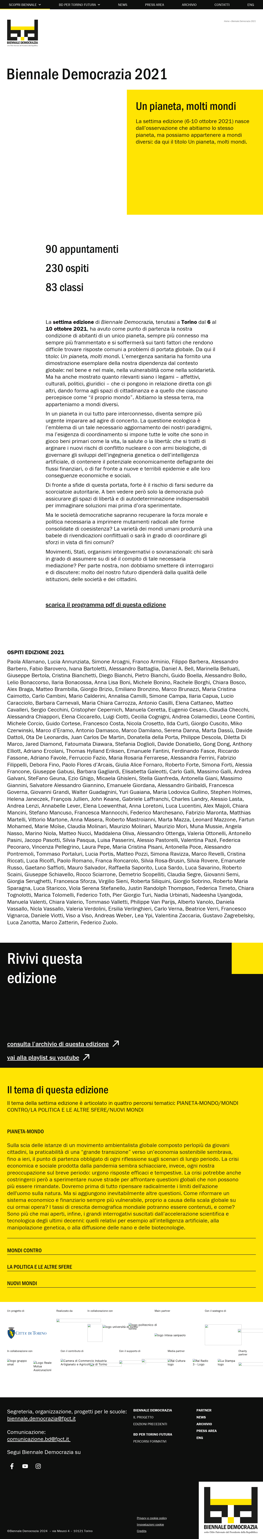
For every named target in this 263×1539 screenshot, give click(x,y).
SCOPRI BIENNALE (23, 4)
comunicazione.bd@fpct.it (38, 1438)
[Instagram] (38, 1466)
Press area (154, 4)
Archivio (189, 4)
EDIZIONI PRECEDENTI (150, 1424)
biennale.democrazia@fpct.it (41, 1418)
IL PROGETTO (143, 1417)
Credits (141, 1531)
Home (226, 21)
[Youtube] (25, 1466)
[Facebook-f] (12, 1466)
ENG (250, 4)
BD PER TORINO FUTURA (77, 4)
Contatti (222, 4)
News (122, 4)
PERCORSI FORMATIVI (149, 1441)
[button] (131, 1127)
